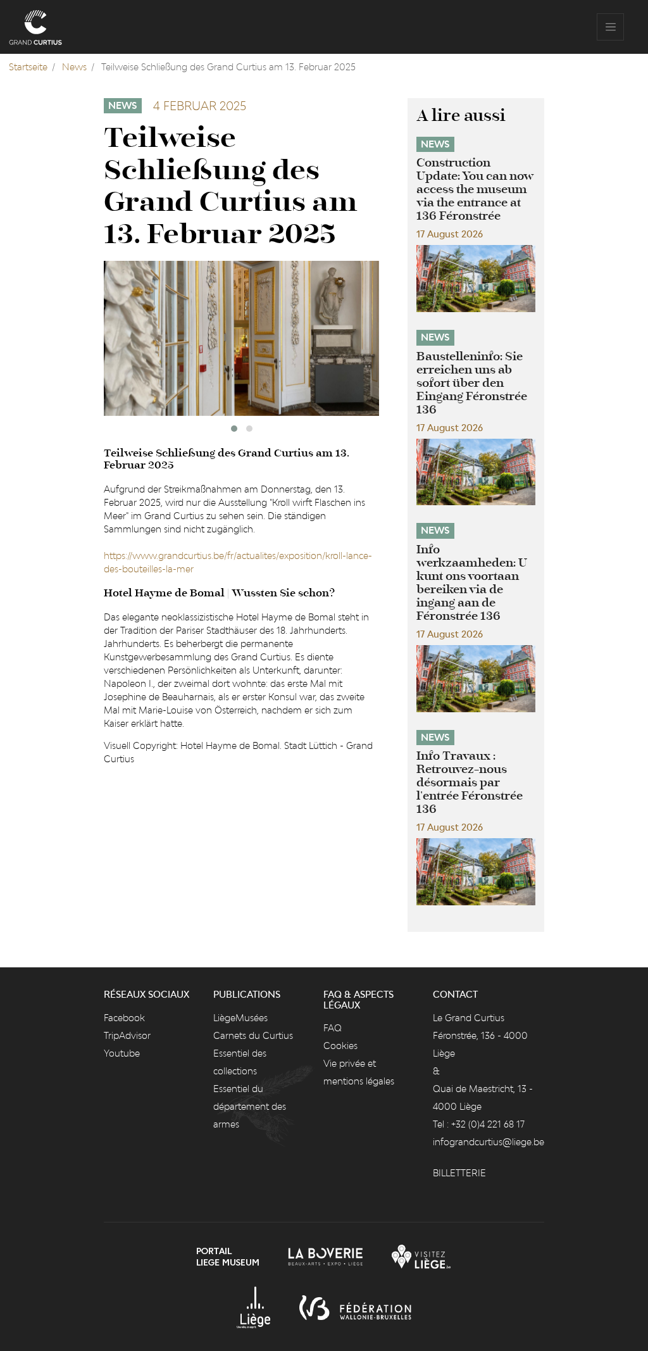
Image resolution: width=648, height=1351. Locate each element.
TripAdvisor (127, 1035)
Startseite (28, 66)
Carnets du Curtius (253, 1035)
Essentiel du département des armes (249, 1106)
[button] (234, 428)
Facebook (124, 1017)
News (74, 66)
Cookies (340, 1045)
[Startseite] (35, 26)
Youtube (122, 1053)
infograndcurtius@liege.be (488, 1141)
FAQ (332, 1027)
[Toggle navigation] (610, 27)
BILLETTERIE (459, 1172)
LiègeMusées (240, 1017)
